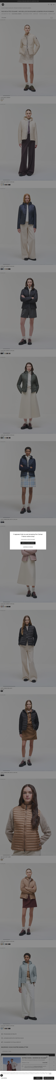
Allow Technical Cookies (48, 1078)
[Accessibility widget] (1, 1075)
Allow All (38, 1078)
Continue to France (28, 546)
